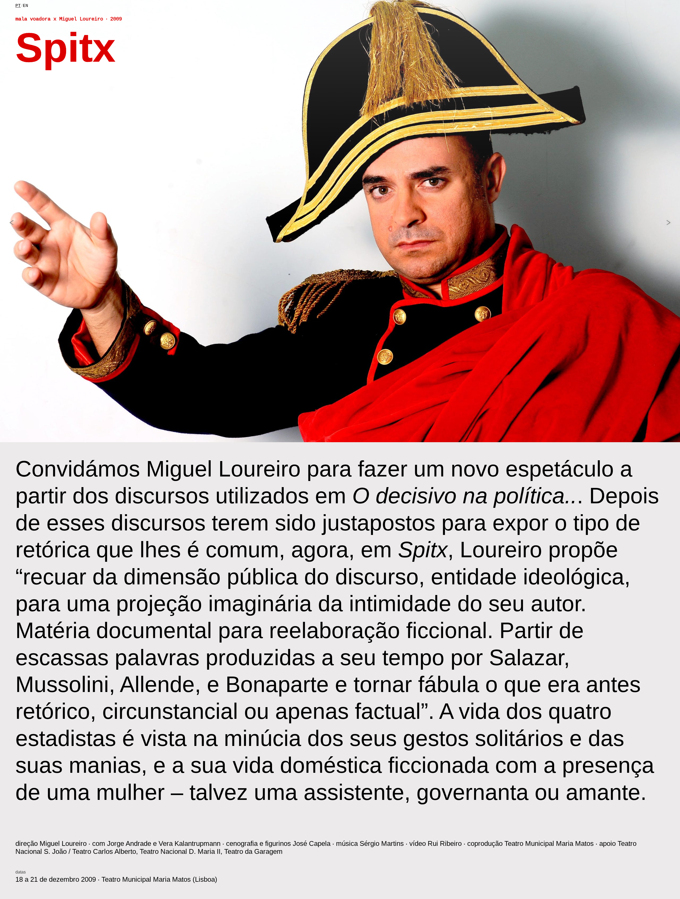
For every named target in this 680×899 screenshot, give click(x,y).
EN (25, 6)
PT (18, 6)
